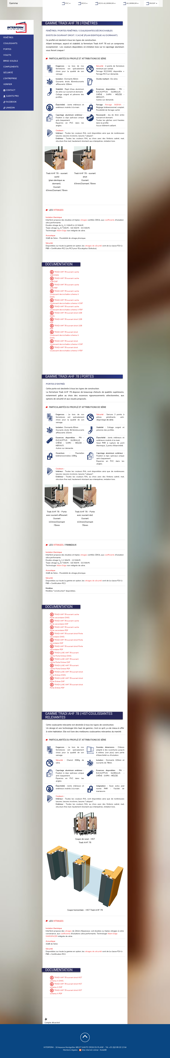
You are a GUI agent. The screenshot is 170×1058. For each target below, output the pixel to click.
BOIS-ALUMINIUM (106, 3)
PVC (67, 3)
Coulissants (10, 43)
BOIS (84, 3)
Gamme (13, 3)
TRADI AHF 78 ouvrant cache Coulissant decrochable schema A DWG (64, 294)
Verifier (7, 84)
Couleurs (59, 130)
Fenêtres (8, 37)
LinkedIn (10, 107)
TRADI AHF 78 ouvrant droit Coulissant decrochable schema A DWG (64, 335)
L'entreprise (10, 78)
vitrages (83, 220)
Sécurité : (100, 66)
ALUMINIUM (132, 3)
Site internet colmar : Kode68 (93, 1050)
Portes (7, 49)
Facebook (10, 102)
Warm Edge (61, 230)
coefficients (109, 220)
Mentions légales (70, 1050)
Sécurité (8, 72)
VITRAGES (58, 210)
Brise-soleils (10, 61)
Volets (7, 55)
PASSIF (153, 3)
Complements (10, 66)
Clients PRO (12, 96)
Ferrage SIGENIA (113, 104)
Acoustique (50, 235)
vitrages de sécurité (93, 245)
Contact (10, 90)
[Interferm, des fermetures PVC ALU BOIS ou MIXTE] (17, 27)
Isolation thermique (54, 217)
